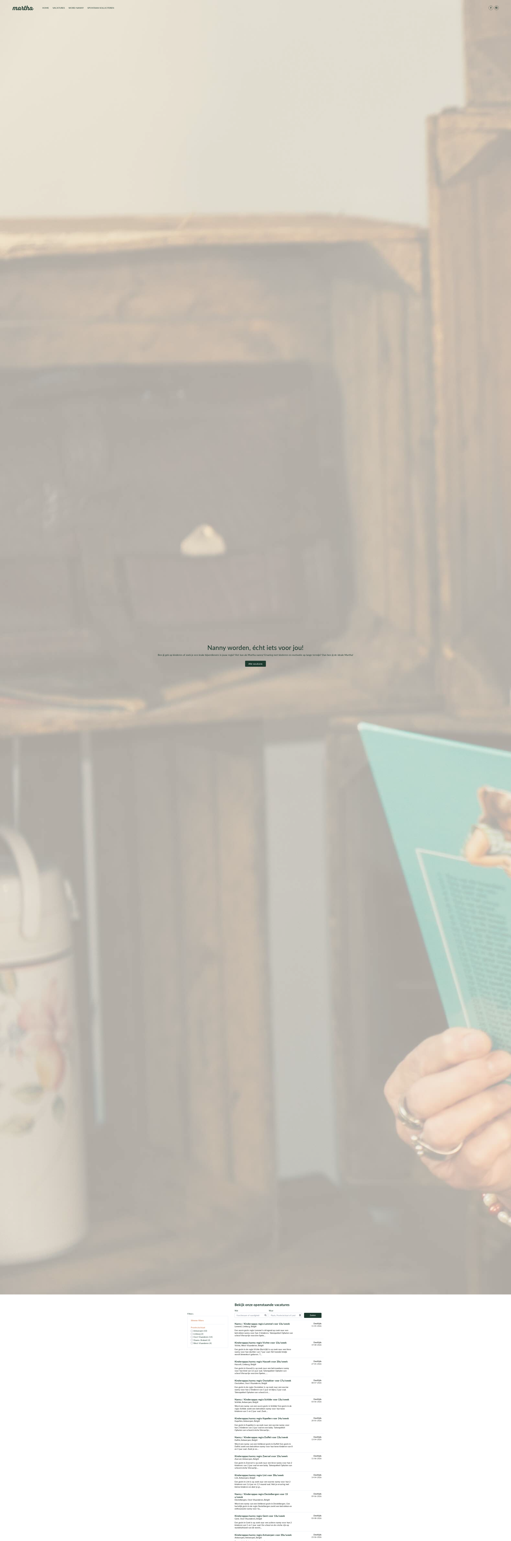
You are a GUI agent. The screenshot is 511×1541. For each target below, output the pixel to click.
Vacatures (59, 8)
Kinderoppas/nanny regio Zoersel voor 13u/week (261, 1456)
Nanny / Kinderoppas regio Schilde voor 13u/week (262, 1399)
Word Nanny (76, 8)
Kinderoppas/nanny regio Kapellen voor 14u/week (262, 1418)
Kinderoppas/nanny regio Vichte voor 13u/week (261, 1342)
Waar (271, 1311)
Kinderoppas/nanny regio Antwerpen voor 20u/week (263, 1534)
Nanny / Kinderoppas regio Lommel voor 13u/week (262, 1323)
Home (45, 8)
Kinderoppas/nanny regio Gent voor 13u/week (260, 1515)
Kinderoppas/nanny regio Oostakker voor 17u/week (263, 1380)
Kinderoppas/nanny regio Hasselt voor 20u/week (261, 1361)
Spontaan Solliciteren (100, 8)
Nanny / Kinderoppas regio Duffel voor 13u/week (261, 1437)
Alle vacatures (255, 663)
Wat (236, 1311)
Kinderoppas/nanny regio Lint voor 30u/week (259, 1475)
